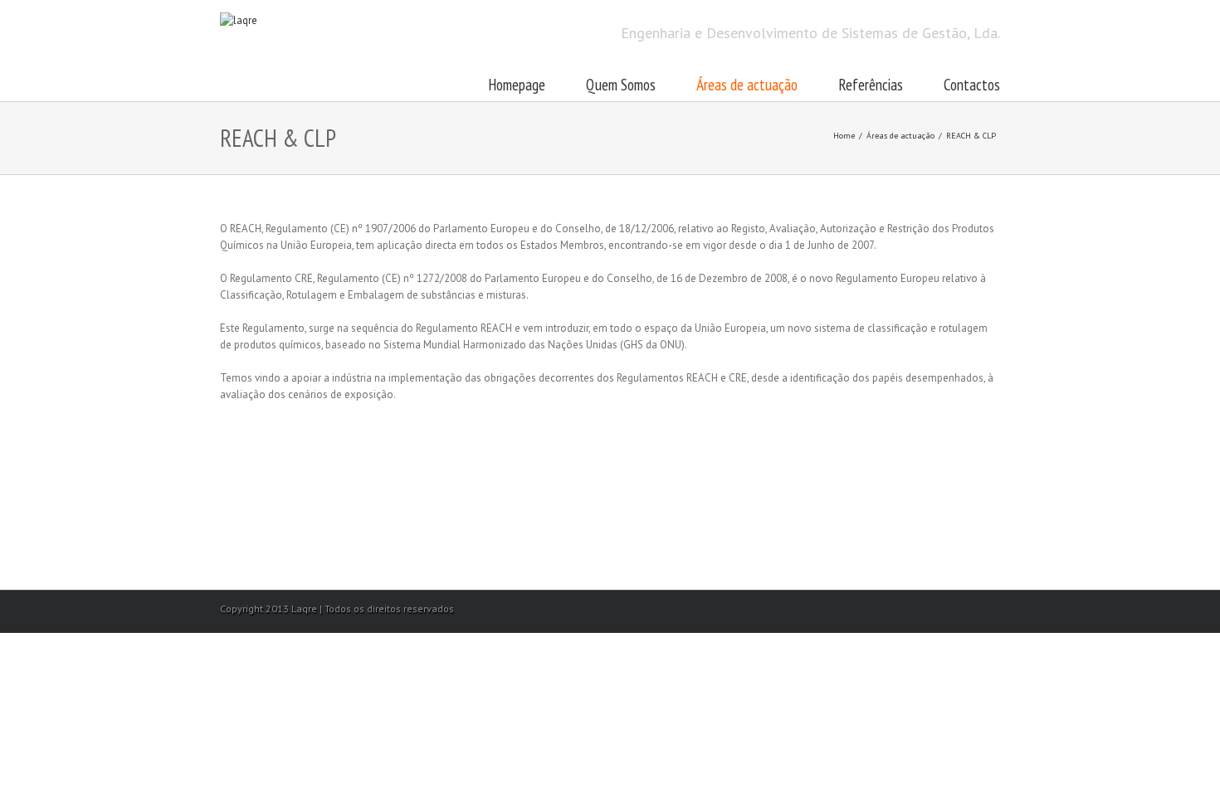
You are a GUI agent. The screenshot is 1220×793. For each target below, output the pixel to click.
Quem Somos (621, 85)
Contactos (972, 85)
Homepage (516, 85)
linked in (993, 608)
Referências (870, 85)
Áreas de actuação (747, 85)
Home (844, 135)
